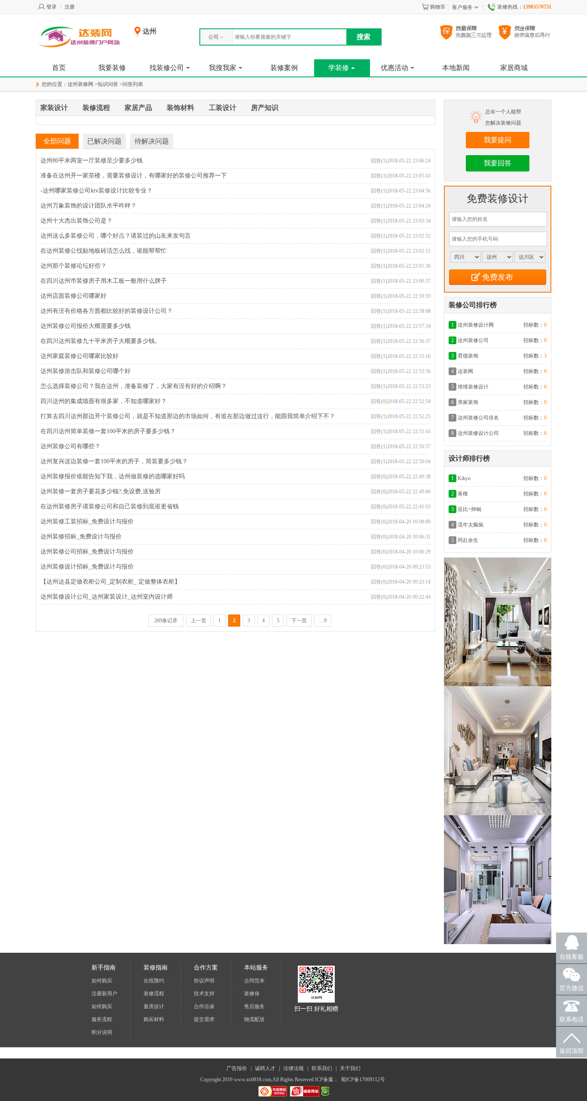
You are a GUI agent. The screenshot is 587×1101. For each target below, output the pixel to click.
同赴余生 (468, 540)
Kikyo (464, 478)
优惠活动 (394, 67)
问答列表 (132, 84)
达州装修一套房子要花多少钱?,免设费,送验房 (100, 491)
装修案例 (284, 67)
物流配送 (254, 1019)
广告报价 (236, 1068)
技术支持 (204, 994)
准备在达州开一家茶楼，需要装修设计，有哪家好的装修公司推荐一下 (133, 175)
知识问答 (108, 84)
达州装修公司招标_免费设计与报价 (87, 551)
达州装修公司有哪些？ (70, 446)
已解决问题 (104, 141)
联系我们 (322, 1068)
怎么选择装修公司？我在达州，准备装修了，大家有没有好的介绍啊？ (133, 386)
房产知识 (264, 107)
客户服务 (462, 7)
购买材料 (154, 1019)
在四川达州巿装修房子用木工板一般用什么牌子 (103, 281)
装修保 (252, 994)
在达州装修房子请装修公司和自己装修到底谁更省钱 (109, 506)
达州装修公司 (473, 340)
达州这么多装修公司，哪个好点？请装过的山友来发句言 (115, 235)
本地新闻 (456, 67)
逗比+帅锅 (469, 509)
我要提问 (497, 140)
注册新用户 (104, 994)
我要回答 (497, 163)
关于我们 (350, 1068)
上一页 (198, 621)
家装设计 (54, 107)
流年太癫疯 (470, 525)
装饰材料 (180, 107)
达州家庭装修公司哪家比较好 (79, 356)
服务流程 (102, 1019)
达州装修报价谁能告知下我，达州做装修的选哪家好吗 (112, 476)
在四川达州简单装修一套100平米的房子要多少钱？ (108, 431)
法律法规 (293, 1068)
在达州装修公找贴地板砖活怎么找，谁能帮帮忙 (103, 251)
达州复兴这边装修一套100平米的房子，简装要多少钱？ (114, 461)
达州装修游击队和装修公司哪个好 (85, 371)
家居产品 (138, 107)
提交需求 (204, 1019)
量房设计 (154, 1006)
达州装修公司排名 (478, 418)
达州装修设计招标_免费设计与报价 (87, 566)
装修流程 (96, 107)
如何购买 (102, 981)
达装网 (465, 371)
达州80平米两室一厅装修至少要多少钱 (91, 160)
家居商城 (514, 67)
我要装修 (112, 67)
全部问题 (57, 141)
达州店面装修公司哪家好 (73, 296)
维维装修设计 (473, 387)
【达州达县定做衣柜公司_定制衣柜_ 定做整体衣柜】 (110, 581)
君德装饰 (468, 356)
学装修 (338, 67)
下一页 (299, 621)
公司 (213, 37)
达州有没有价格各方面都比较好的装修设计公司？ (106, 311)
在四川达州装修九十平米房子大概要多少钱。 (100, 341)
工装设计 (222, 107)
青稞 (463, 494)
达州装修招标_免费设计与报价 (81, 536)
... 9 (323, 621)
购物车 (438, 7)
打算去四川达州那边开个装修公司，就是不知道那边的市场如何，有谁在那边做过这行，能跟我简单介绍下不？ (187, 416)
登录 (51, 7)
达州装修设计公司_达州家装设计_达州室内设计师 (106, 596)
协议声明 (204, 981)
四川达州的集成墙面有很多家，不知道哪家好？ (103, 401)
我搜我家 (222, 67)
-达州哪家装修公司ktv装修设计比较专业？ (96, 190)
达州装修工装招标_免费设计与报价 (87, 521)
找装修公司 (167, 67)
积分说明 (102, 1032)
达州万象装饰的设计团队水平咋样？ (88, 205)
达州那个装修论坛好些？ (73, 266)
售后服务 (254, 1006)
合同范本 (254, 981)
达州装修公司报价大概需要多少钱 (85, 326)
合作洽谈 (204, 1006)
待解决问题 (152, 141)
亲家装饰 (468, 402)
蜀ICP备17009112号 (363, 1080)
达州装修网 (80, 84)
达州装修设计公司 (478, 433)
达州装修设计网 (476, 325)
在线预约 (154, 981)
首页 (59, 67)
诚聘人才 (265, 1068)
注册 (69, 7)
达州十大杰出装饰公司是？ (76, 220)
